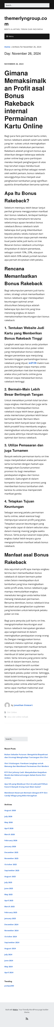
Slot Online (12, 712)
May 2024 (8, 966)
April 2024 (8, 972)
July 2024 (8, 954)
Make (15, 1009)
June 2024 (8, 960)
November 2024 (11, 930)
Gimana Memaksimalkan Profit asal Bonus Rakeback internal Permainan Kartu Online (25, 99)
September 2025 (11, 870)
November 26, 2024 (13, 64)
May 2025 (8, 894)
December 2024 (11, 924)
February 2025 (10, 912)
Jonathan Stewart (23, 705)
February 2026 (10, 840)
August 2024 (10, 948)
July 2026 (8, 816)
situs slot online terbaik (17, 717)
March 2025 (9, 906)
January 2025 (10, 918)
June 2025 (8, 888)
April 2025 (8, 900)
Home (7, 47)
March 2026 (9, 834)
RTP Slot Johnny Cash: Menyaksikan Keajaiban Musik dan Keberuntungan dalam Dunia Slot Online (25, 775)
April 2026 (8, 828)
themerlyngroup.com (25, 21)
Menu (11, 36)
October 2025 (10, 864)
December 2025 (11, 852)
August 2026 (10, 810)
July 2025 (8, 882)
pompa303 (9, 985)
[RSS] (27, 1019)
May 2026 (8, 822)
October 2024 (10, 936)
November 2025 (11, 858)
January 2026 (10, 846)
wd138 (32, 363)
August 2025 (10, 876)
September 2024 (11, 942)
